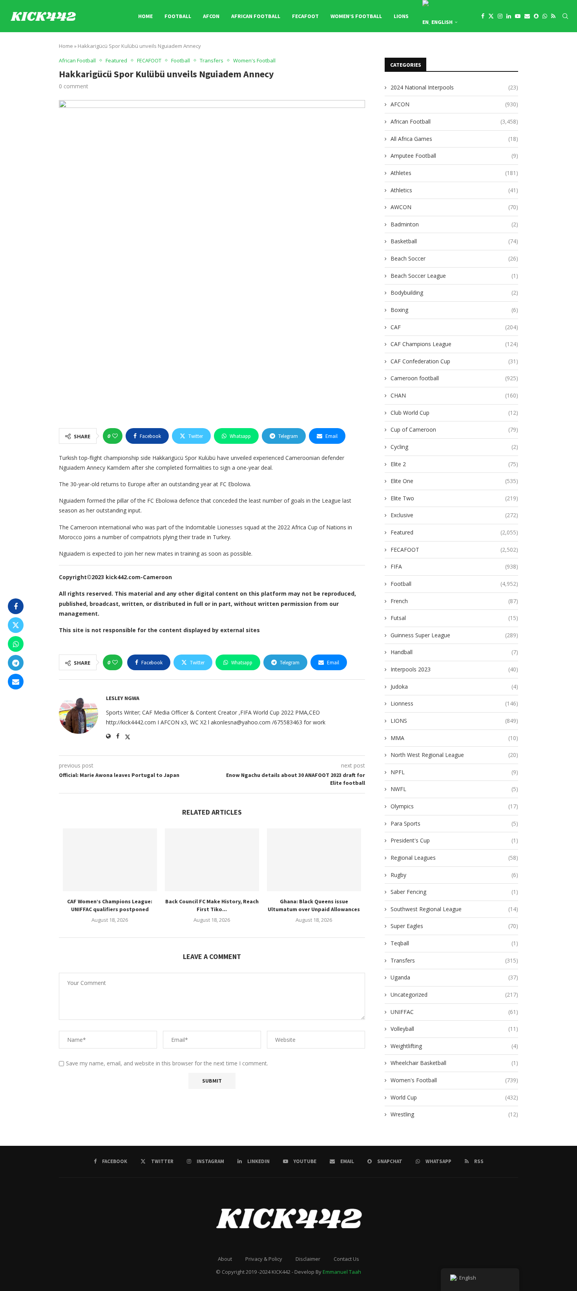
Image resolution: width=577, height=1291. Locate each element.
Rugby (454, 875)
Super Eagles (454, 926)
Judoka (454, 686)
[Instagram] (500, 16)
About (225, 1258)
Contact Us (346, 1258)
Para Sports (454, 823)
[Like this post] (115, 436)
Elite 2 (454, 464)
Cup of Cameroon (454, 429)
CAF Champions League (454, 344)
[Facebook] (482, 16)
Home (145, 16)
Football (177, 16)
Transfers (454, 960)
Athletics (454, 190)
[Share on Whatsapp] (16, 644)
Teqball (454, 943)
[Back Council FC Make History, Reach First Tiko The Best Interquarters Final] (212, 859)
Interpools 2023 (454, 669)
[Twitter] (491, 16)
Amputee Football (454, 155)
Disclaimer (308, 1258)
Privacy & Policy (263, 1258)
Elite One (454, 481)
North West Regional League (454, 755)
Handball (454, 652)
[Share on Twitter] (16, 625)
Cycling (454, 446)
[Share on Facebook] (16, 606)
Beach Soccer (454, 258)
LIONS (401, 16)
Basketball (454, 241)
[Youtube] (517, 16)
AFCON (211, 16)
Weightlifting (454, 1046)
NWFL (454, 789)
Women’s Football (356, 16)
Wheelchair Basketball (454, 1063)
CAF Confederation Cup (454, 361)
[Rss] (553, 16)
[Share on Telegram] (16, 663)
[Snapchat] (536, 16)
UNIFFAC (454, 1012)
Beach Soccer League (454, 275)
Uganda (454, 977)
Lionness (454, 703)
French (454, 601)
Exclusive (454, 515)
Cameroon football (454, 378)
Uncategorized (454, 994)
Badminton (454, 224)
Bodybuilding (454, 292)
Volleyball (454, 1028)
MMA (454, 738)
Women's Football (454, 1080)
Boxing (454, 310)
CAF (454, 327)
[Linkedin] (508, 16)
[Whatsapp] (544, 16)
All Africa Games (454, 138)
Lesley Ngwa (122, 698)
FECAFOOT (305, 16)
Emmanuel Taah (342, 1271)
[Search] (565, 16)
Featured (454, 532)
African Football (255, 16)
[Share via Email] (16, 681)
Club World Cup (454, 412)
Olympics (454, 806)
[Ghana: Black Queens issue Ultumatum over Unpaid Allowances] (314, 859)
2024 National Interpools (454, 87)
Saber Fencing (454, 891)
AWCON (454, 207)
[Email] (527, 16)
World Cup (454, 1097)
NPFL (454, 772)
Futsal (454, 618)
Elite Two (454, 498)
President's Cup (454, 840)
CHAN (454, 395)
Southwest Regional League (454, 909)
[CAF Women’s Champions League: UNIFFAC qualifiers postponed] (110, 859)
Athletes (454, 173)
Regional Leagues (454, 857)
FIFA (454, 566)
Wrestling (454, 1114)
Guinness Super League (454, 635)
